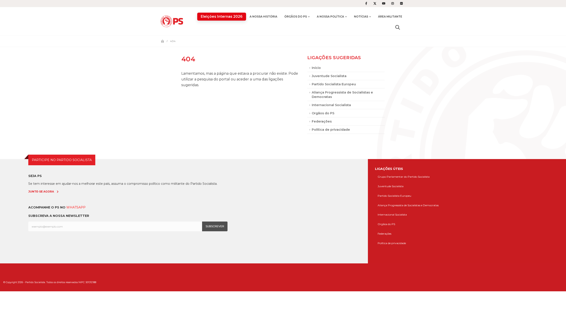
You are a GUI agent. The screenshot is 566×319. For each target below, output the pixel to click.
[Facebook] (366, 3)
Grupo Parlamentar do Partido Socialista (404, 176)
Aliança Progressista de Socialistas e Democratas (342, 94)
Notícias (361, 16)
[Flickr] (401, 3)
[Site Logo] (172, 21)
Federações (322, 121)
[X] (375, 3)
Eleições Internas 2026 (222, 16)
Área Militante (390, 16)
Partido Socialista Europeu (334, 84)
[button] (397, 27)
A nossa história (263, 16)
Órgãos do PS (295, 16)
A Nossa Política (330, 16)
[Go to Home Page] (162, 41)
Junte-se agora (41, 191)
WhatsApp (76, 207)
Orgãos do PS (323, 113)
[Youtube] (384, 3)
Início (316, 68)
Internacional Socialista (331, 105)
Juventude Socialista (329, 76)
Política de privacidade (331, 130)
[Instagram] (392, 3)
